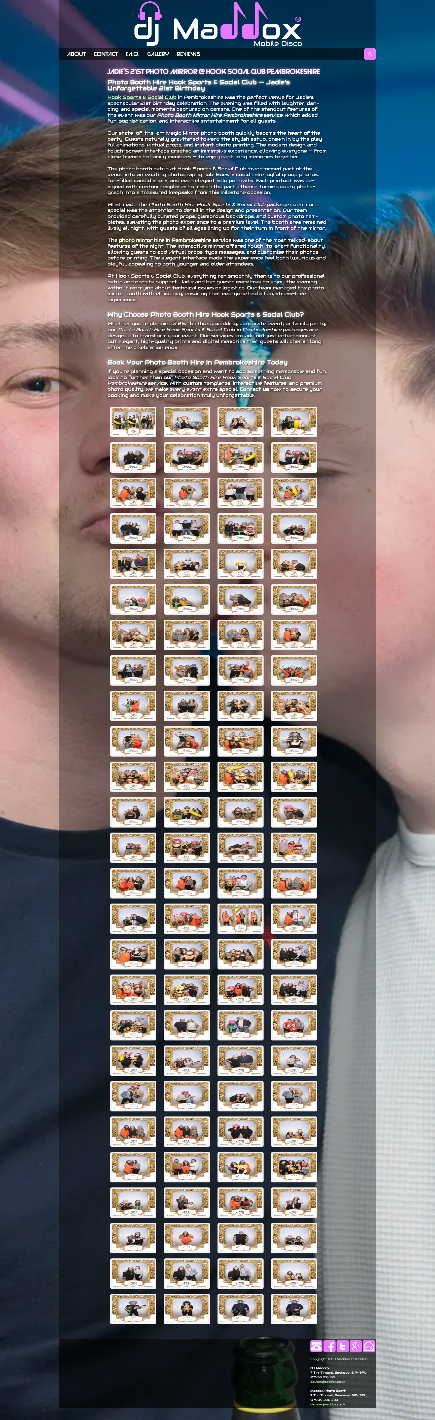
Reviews (188, 54)
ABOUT (76, 54)
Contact (106, 54)
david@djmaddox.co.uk (327, 1382)
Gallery (158, 54)
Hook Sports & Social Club (141, 97)
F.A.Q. (132, 54)
